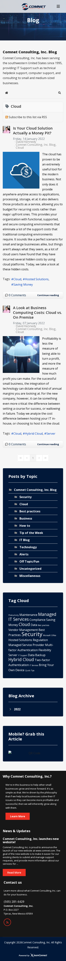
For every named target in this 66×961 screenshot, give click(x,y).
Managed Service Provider (26, 645)
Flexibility (44, 650)
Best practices (29, 511)
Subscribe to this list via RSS (28, 117)
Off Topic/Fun (29, 561)
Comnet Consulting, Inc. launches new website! (31, 840)
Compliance (37, 620)
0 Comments (17, 295)
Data (34, 625)
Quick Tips (29, 670)
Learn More (17, 816)
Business (25, 518)
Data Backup (36, 655)
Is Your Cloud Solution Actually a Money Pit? (33, 130)
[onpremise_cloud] (21, 354)
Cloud (20, 147)
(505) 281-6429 (14, 902)
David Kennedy (26, 142)
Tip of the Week (31, 533)
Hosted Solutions (37, 279)
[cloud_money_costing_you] (21, 170)
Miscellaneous (29, 576)
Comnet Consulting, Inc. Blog (36, 144)
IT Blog (24, 540)
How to (24, 526)
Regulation (40, 640)
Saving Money (23, 284)
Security (25, 497)
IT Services (34, 665)
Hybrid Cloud (34, 434)
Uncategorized (30, 569)
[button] (59, 92)
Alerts (23, 554)
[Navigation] (58, 6)
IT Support (22, 655)
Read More (14, 872)
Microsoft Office (49, 635)
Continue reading (48, 295)
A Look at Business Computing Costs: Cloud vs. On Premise (37, 312)
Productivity (13, 615)
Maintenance (28, 615)
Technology (28, 547)
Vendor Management (23, 630)
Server (50, 434)
